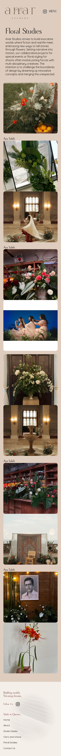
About (6, 725)
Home (6, 719)
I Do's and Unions (12, 736)
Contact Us (9, 748)
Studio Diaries (10, 731)
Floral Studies (10, 742)
